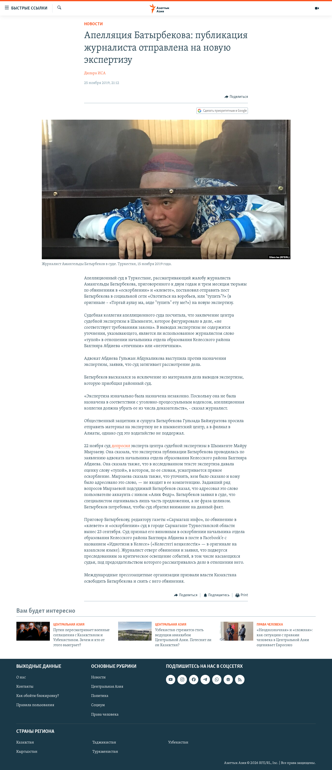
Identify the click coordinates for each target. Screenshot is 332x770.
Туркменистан (105, 752)
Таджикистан (104, 743)
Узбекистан (178, 743)
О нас (21, 677)
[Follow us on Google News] (228, 679)
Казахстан (25, 743)
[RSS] (239, 679)
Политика (99, 696)
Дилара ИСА (94, 73)
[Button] (236, 97)
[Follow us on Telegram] (205, 679)
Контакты (24, 687)
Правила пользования (35, 705)
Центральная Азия (69, 625)
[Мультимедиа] (317, 8)
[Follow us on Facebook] (193, 679)
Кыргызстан (26, 752)
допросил (121, 446)
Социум (98, 705)
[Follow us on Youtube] (170, 679)
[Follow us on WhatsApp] (216, 679)
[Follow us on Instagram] (182, 679)
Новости (93, 24)
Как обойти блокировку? (37, 696)
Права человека (270, 625)
